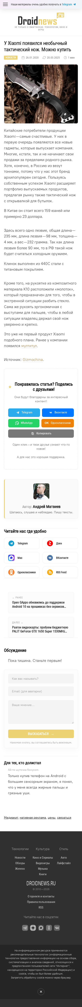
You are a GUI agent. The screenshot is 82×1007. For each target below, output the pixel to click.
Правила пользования (41, 902)
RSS (41, 907)
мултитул (29, 346)
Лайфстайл (64, 863)
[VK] (57, 928)
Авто (64, 857)
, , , (37, 817)
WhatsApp (26, 423)
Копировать (43, 433)
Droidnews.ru (41, 883)
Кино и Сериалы (43, 857)
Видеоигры (43, 863)
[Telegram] (25, 928)
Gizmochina (33, 359)
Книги (43, 874)
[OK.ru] (49, 928)
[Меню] (5, 4)
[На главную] (41, 19)
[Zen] (33, 928)
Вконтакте (61, 412)
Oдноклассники (58, 423)
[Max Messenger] (41, 928)
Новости (11, 57)
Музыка (43, 868)
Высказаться (41, 734)
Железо (20, 868)
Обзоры (20, 863)
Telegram (67, 4)
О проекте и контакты (41, 896)
